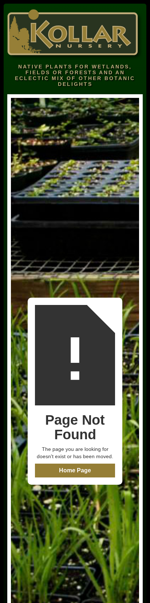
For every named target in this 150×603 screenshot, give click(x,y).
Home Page (75, 470)
